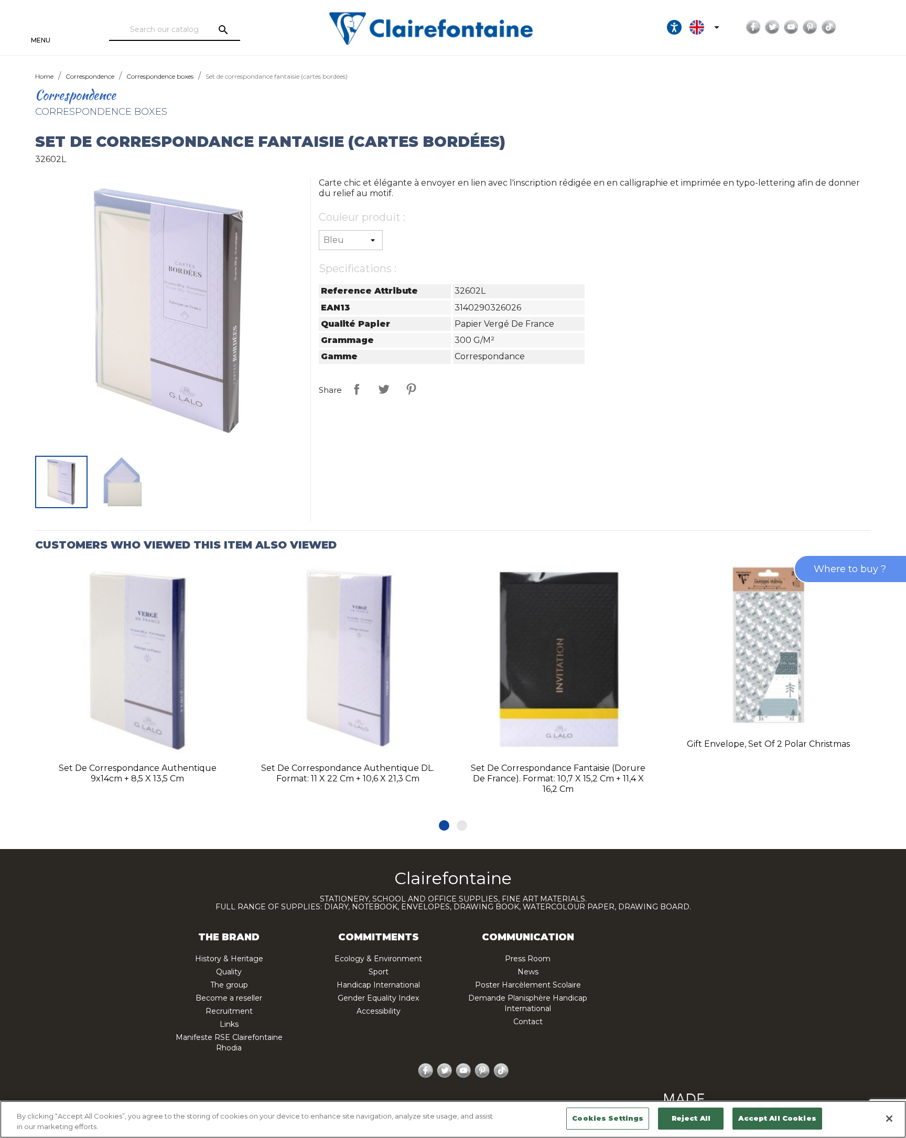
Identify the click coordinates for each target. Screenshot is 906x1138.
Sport (379, 971)
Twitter (772, 27)
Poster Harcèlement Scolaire (528, 985)
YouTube (791, 27)
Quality (229, 971)
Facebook (753, 27)
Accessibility (379, 1011)
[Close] (889, 1118)
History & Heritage (229, 958)
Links (229, 1024)
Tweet (383, 389)
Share (356, 389)
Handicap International (378, 985)
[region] (453, 1119)
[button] (444, 825)
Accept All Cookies (777, 1118)
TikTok (829, 27)
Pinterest (810, 27)
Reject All (691, 1118)
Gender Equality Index (378, 998)
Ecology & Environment (378, 958)
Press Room (528, 958)
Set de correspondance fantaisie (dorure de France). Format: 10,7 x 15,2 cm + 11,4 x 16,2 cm (558, 778)
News (527, 971)
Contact (528, 1021)
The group (229, 985)
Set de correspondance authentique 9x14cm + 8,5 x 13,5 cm (138, 773)
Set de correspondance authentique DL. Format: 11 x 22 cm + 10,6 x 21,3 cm (347, 773)
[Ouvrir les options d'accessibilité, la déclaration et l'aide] (674, 27)
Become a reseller (229, 998)
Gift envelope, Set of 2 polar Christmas (768, 744)
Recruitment (229, 1011)
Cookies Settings (607, 1118)
